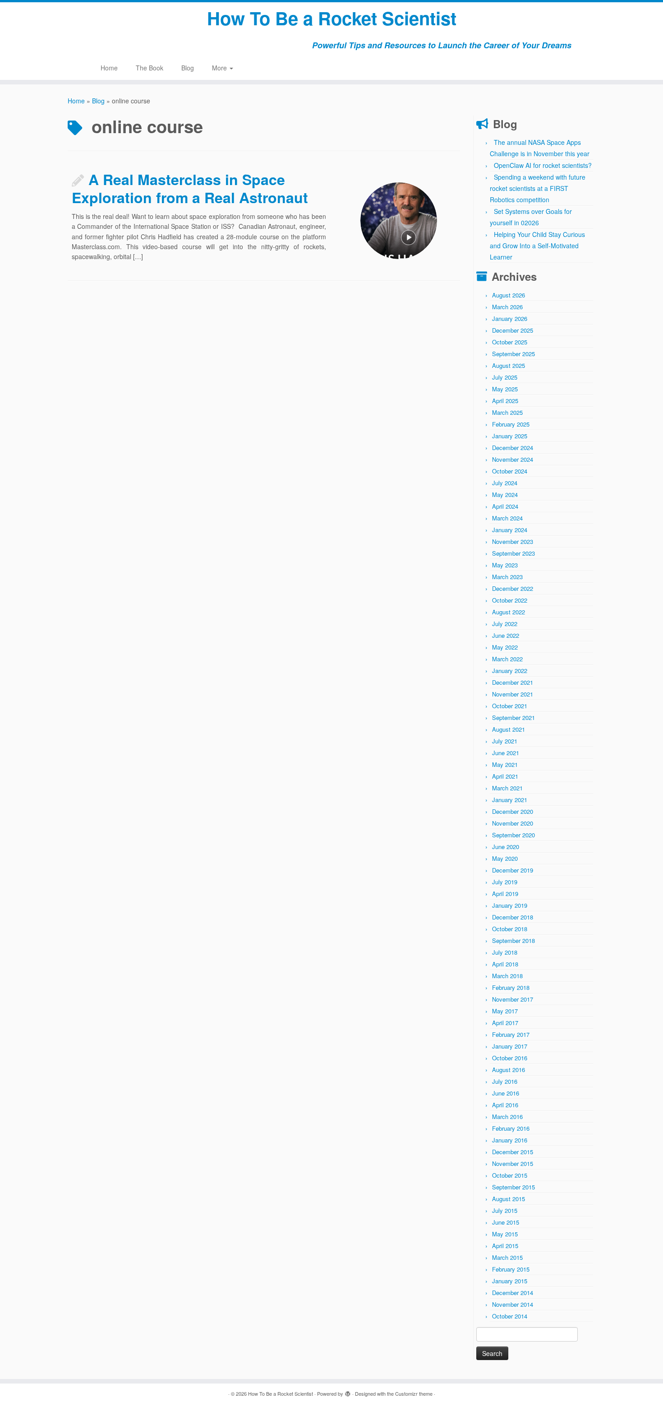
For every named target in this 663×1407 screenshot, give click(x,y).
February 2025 (510, 424)
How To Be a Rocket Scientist (331, 18)
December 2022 (512, 588)
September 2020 (513, 835)
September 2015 (513, 1187)
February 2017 (510, 1034)
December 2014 (512, 1292)
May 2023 (505, 565)
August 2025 (508, 365)
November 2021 (512, 694)
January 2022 (509, 670)
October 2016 (509, 1058)
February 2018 (510, 987)
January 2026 (509, 318)
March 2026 (507, 306)
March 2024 (507, 518)
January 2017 (509, 1046)
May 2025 (505, 389)
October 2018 (509, 928)
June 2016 (505, 1093)
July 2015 (504, 1210)
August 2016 (508, 1069)
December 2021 (512, 682)
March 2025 (507, 412)
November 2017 (512, 999)
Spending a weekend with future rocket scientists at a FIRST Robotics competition (537, 188)
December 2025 (512, 330)
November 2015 (512, 1163)
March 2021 (507, 788)
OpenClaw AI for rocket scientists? (543, 165)
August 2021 (508, 729)
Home (109, 67)
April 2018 (505, 964)
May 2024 (505, 494)
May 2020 (505, 858)
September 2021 (513, 717)
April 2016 (505, 1105)
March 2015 (507, 1257)
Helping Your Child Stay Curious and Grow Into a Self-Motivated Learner (537, 245)
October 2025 (509, 342)
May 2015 (505, 1234)
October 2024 (509, 471)
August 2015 (508, 1198)
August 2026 (508, 295)
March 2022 (507, 659)
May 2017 (505, 1011)
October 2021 (509, 705)
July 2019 (504, 882)
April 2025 (505, 400)
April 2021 (505, 776)
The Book (149, 67)
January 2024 (509, 529)
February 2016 (510, 1128)
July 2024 (504, 482)
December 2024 (512, 447)
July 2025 (504, 377)
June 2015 (505, 1222)
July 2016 (504, 1081)
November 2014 (512, 1304)
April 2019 (505, 893)
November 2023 (512, 541)
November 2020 (512, 823)
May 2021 (505, 764)
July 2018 (504, 952)
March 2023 (507, 576)
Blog (187, 67)
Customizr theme (414, 1393)
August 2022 (508, 612)
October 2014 (509, 1316)
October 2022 (509, 600)
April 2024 (505, 506)
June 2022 (505, 635)
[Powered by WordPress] (348, 1391)
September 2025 (513, 353)
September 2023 (513, 553)
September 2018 (513, 940)
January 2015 (509, 1281)
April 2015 (505, 1245)
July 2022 (504, 623)
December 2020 (512, 811)
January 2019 (509, 905)
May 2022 (505, 647)
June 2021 (505, 752)
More (220, 67)
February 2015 (510, 1269)
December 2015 (512, 1151)
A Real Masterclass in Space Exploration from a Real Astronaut (190, 188)
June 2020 (505, 846)
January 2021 (509, 799)
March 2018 (507, 975)
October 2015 (509, 1175)
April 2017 (505, 1022)
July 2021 (504, 741)
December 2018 (512, 917)
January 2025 (509, 436)
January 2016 (509, 1140)
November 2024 (512, 459)
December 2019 (512, 870)
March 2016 (507, 1116)
